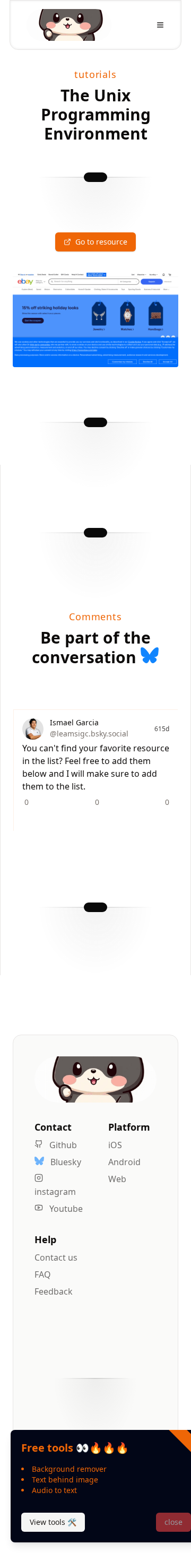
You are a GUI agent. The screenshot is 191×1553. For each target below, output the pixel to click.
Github (62, 1145)
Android (124, 1162)
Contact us (55, 1257)
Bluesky (64, 1162)
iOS (115, 1145)
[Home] (69, 25)
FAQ (42, 1274)
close (173, 1522)
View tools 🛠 (53, 1522)
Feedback (53, 1291)
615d (161, 729)
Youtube (65, 1208)
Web (117, 1179)
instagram (55, 1192)
